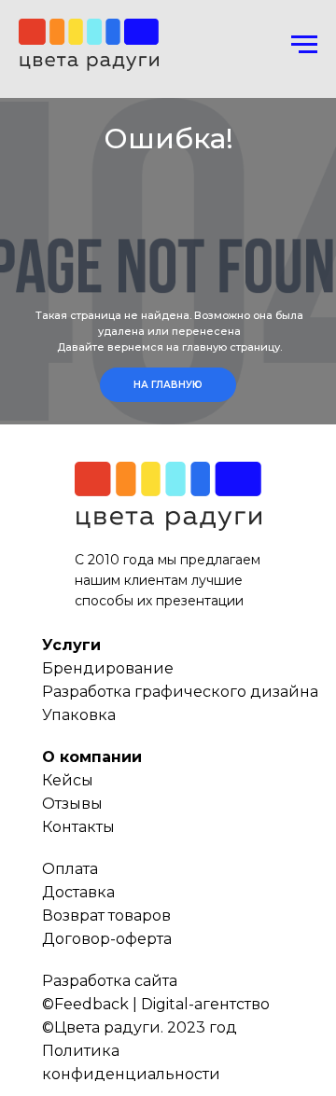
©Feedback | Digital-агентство (156, 1004)
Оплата (70, 869)
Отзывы (72, 803)
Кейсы (67, 780)
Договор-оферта (107, 939)
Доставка (78, 892)
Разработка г (92, 692)
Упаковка (79, 715)
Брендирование (108, 668)
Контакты (78, 827)
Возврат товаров (106, 915)
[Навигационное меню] (304, 44)
